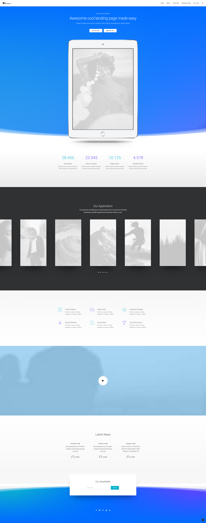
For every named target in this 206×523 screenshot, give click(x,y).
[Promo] (203, 264)
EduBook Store (186, 3)
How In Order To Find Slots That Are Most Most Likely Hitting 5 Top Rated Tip (130, 448)
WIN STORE (111, 30)
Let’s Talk (196, 3)
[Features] (203, 261)
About (168, 3)
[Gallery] (203, 259)
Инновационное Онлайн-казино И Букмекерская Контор (75, 448)
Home (162, 3)
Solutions (176, 3)
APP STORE (96, 30)
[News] (203, 266)
